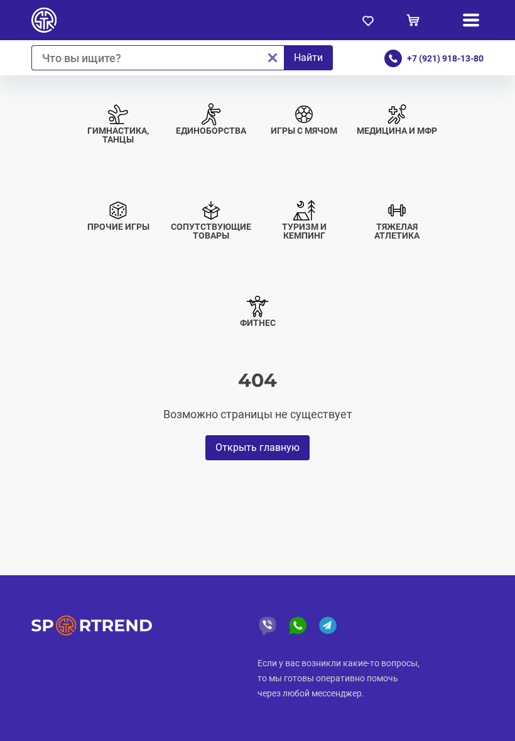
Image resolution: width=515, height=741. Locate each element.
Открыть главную (257, 447)
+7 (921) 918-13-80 (445, 58)
